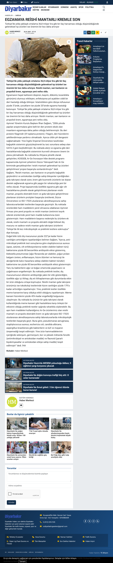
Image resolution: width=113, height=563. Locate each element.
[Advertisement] (91, 123)
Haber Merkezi (26, 400)
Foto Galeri (13, 2)
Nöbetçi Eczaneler (16, 537)
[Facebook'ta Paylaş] (85, 32)
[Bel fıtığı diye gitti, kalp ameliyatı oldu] (61, 447)
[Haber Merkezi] (12, 402)
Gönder (11, 502)
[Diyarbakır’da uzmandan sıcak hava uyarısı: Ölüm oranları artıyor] (17, 447)
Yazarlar (36, 2)
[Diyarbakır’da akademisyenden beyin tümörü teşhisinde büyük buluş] (61, 423)
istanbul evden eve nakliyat (21, 552)
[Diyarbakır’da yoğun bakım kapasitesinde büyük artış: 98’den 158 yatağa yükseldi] (17, 423)
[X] (89, 521)
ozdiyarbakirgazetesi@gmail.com (55, 526)
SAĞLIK (18, 15)
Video (25, 2)
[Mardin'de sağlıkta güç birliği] (39, 447)
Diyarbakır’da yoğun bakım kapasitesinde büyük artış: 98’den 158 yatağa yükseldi (16, 434)
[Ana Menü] (104, 10)
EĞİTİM (36, 10)
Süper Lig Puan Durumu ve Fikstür (18, 542)
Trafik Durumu (90, 537)
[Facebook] (85, 521)
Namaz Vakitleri (66, 537)
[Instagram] (93, 521)
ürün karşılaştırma (39, 552)
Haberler (9, 15)
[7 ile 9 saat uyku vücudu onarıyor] (39, 423)
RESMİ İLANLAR (39, 7)
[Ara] (104, 7)
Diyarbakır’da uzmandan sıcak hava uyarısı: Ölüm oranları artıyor (16, 457)
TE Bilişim (104, 553)
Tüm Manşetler (40, 541)
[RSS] (97, 521)
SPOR (81, 7)
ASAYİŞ (73, 7)
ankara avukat (11, 552)
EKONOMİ (45, 10)
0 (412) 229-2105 (49, 522)
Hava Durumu (40, 537)
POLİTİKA (89, 7)
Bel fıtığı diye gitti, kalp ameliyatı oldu (60, 456)
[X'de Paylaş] (89, 32)
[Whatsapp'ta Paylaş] (93, 32)
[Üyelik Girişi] (106, 2)
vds (6, 552)
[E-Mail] (21, 405)
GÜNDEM (65, 7)
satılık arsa (31, 552)
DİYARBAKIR (53, 7)
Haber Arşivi (90, 541)
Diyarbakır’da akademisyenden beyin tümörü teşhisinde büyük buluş (61, 434)
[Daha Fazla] (97, 32)
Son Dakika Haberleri (67, 541)
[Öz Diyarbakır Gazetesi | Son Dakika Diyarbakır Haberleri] (18, 8)
